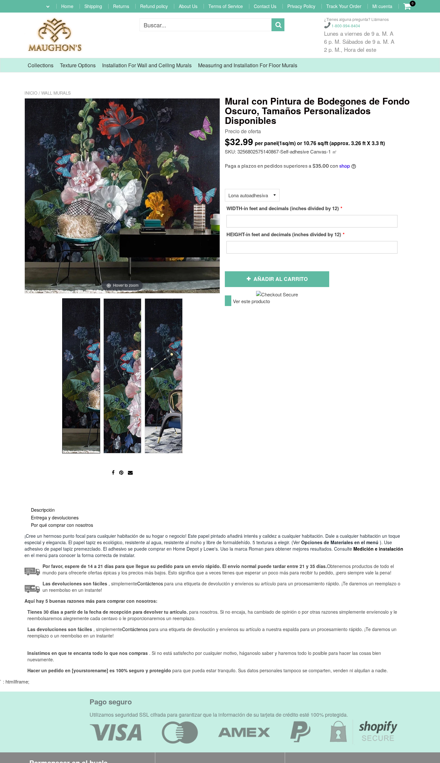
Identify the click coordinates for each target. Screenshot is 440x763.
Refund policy (154, 6)
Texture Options (78, 65)
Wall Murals (56, 93)
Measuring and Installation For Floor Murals (247, 65)
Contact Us (265, 6)
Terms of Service (225, 6)
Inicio (30, 93)
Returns (121, 6)
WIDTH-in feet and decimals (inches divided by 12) (282, 208)
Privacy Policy (301, 6)
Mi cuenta (382, 6)
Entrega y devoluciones (55, 517)
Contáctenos (135, 629)
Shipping (93, 6)
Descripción (43, 510)
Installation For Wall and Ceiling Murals (147, 65)
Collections (40, 65)
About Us (188, 6)
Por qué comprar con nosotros (62, 525)
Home (67, 6)
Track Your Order (343, 6)
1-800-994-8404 (345, 25)
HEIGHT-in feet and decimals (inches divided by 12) (283, 234)
